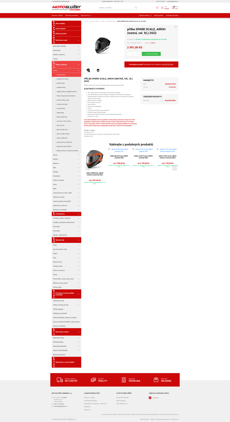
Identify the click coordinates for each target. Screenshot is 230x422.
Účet (166, 6)
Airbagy (55, 172)
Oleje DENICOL (121, 404)
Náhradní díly (60, 240)
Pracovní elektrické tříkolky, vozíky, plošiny (66, 322)
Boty (54, 168)
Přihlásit (167, 8)
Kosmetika (56, 227)
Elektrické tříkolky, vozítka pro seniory (65, 318)
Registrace (87, 410)
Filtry (54, 258)
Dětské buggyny (58, 309)
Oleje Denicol (85, 15)
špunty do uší (60, 125)
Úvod (86, 21)
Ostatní (55, 59)
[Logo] (66, 7)
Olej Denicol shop (61, 40)
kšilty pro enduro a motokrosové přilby (67, 150)
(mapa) (65, 397)
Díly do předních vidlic (60, 249)
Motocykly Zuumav (59, 355)
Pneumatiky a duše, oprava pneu (63, 279)
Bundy (55, 155)
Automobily (56, 50)
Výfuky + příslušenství (60, 235)
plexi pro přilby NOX (62, 138)
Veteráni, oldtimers (59, 55)
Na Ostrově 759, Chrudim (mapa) (61, 1)
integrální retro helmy (62, 79)
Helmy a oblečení (61, 65)
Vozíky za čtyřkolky (59, 326)
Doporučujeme (60, 28)
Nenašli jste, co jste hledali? (65, 362)
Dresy (55, 184)
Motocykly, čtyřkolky (59, 46)
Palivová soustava (59, 270)
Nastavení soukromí (162, 419)
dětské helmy (60, 113)
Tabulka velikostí (144, 15)
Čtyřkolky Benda (58, 342)
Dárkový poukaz (61, 33)
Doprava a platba (57, 15)
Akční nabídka (60, 23)
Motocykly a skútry (62, 332)
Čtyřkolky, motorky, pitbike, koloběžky (65, 294)
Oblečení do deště (58, 197)
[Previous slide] (87, 168)
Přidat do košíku (152, 54)
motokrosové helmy (62, 104)
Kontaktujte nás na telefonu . (151, 64)
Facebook (155, 398)
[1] (136, 8)
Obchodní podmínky (71, 15)
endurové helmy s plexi (63, 100)
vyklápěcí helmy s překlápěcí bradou (67, 91)
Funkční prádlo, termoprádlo (62, 201)
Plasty (55, 275)
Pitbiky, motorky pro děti (60, 305)
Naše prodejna (158, 15)
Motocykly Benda (58, 338)
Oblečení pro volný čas (60, 205)
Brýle (54, 189)
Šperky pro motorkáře (60, 210)
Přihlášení (87, 407)
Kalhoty (55, 159)
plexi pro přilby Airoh (62, 129)
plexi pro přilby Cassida (63, 134)
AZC (147, 419)
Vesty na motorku (58, 180)
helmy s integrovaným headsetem (66, 96)
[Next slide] (174, 168)
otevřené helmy (61, 108)
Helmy (55, 71)
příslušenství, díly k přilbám (64, 146)
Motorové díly (57, 262)
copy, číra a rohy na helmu (64, 121)
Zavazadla (56, 231)
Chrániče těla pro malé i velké (62, 193)
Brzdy (55, 245)
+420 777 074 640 (160, 1)
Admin (152, 419)
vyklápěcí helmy (61, 87)
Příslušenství (60, 214)
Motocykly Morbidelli (59, 346)
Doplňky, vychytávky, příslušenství (63, 222)
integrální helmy (61, 75)
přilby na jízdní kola (62, 117)
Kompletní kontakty (172, 15)
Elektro (55, 253)
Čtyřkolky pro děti (58, 301)
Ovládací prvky (57, 266)
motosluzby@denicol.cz (172, 1)
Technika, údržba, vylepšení (61, 218)
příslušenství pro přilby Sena (64, 142)
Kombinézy (56, 176)
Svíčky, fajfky (57, 287)
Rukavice (56, 163)
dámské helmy (61, 83)
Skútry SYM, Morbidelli (60, 350)
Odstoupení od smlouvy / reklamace (95, 404)
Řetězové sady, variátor (60, 283)
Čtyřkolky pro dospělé (60, 313)
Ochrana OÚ (174, 419)
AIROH (153, 43)
